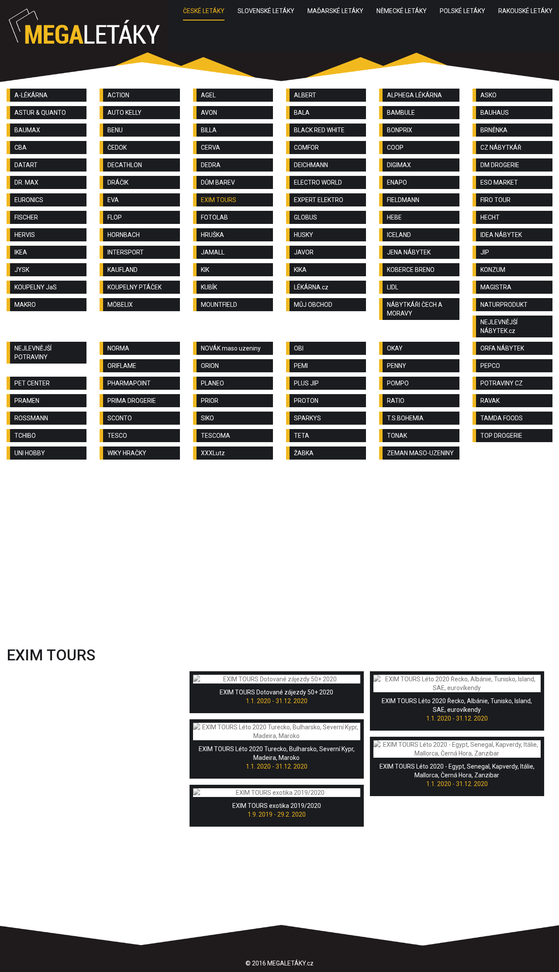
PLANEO (212, 383)
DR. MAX (26, 182)
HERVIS (24, 234)
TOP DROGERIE (501, 435)
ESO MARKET (499, 182)
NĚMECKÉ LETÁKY (401, 10)
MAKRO (25, 304)
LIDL (392, 287)
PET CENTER (32, 383)
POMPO (398, 383)
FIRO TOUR (495, 199)
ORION (210, 365)
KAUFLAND (122, 269)
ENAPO (397, 182)
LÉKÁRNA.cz (311, 287)
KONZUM (492, 269)
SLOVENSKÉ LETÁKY (266, 10)
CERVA (210, 147)
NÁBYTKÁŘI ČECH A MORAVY (414, 309)
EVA (113, 199)
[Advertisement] (279, 536)
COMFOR (306, 147)
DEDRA (211, 164)
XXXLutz (213, 453)
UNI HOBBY (29, 453)
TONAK (397, 435)
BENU (115, 130)
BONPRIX (399, 130)
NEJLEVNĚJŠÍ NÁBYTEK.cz (499, 326)
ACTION (118, 95)
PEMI (301, 365)
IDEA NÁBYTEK (501, 234)
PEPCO (490, 365)
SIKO (207, 418)
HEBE (394, 217)
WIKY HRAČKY (126, 453)
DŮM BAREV (218, 182)
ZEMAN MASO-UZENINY (420, 453)
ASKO (488, 95)
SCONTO (119, 418)
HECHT (490, 217)
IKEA (20, 252)
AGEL (208, 95)
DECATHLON (124, 164)
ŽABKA (304, 453)
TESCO (117, 435)
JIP (484, 252)
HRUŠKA (212, 234)
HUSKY (303, 234)
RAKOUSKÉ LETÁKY (525, 10)
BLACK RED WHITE (319, 130)
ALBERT (305, 95)
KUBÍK (209, 287)
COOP (395, 147)
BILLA (209, 130)
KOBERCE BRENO (411, 269)
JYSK (21, 269)
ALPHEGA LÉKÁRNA (414, 95)
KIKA (300, 269)
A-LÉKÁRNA (31, 95)
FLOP (114, 217)
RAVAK (490, 400)
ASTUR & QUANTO (40, 112)
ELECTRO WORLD (318, 182)
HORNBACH (123, 234)
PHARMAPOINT (129, 383)
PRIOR (209, 400)
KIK (205, 269)
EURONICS (28, 199)
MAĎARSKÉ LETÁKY (335, 10)
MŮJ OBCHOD (313, 304)
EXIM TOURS (218, 199)
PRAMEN (26, 400)
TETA (301, 435)
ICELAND (399, 234)
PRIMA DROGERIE (131, 400)
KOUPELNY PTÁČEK (134, 287)
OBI (299, 348)
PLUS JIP (306, 383)
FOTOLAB (214, 217)
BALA (302, 112)
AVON (209, 112)
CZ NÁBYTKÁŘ (500, 147)
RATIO (395, 400)
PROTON (306, 400)
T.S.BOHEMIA (405, 418)
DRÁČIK (117, 182)
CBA (20, 147)
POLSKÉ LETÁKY (462, 10)
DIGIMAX (399, 164)
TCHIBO (25, 435)
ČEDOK (117, 147)
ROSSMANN (31, 418)
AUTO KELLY (124, 112)
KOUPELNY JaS (35, 287)
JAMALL (212, 252)
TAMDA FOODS (501, 418)
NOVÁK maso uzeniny (231, 348)
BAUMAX (27, 130)
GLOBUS (305, 217)
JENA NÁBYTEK (409, 252)
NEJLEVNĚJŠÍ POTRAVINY (33, 353)
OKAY (395, 348)
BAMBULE (401, 112)
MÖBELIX (120, 304)
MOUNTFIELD (219, 304)
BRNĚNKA (493, 130)
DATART (26, 164)
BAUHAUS (494, 112)
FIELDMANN (403, 199)
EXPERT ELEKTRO (318, 199)
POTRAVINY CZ (501, 383)
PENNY (396, 365)
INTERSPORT (125, 252)
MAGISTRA (495, 287)
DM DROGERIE (499, 164)
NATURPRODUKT (504, 304)
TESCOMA (215, 435)
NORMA (118, 348)
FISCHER (26, 217)
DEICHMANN (311, 164)
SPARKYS (307, 418)
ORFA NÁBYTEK (502, 348)
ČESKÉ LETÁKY (203, 10)
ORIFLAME (121, 365)
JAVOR (304, 252)
